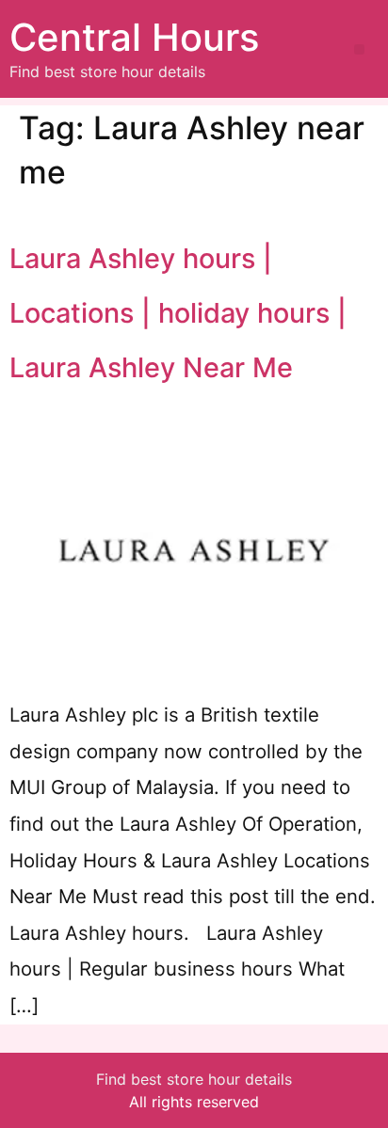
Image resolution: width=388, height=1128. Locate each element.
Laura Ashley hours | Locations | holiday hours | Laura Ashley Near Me (178, 312)
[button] (359, 49)
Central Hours (134, 37)
